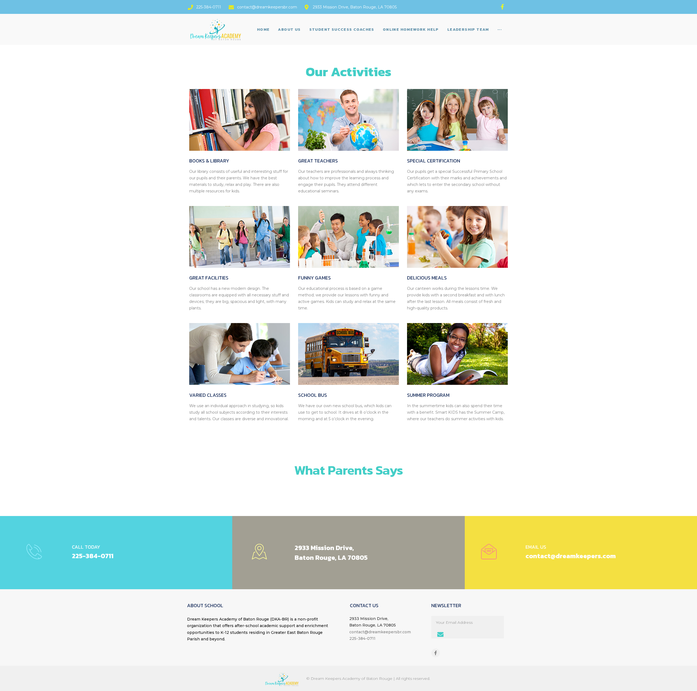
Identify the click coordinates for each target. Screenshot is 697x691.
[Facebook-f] (502, 6)
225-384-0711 (93, 556)
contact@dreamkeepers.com (570, 556)
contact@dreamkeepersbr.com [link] (380, 631)
